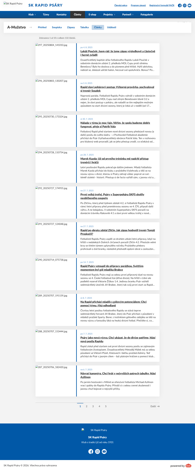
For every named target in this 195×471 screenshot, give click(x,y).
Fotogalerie (147, 14)
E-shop (92, 14)
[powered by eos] (181, 465)
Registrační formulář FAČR (161, 5)
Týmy (46, 14)
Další (153, 406)
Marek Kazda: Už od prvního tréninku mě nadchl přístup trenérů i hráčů (114, 161)
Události (111, 27)
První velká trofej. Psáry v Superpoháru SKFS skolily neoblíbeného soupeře (112, 196)
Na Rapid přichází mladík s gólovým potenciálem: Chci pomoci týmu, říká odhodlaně (113, 304)
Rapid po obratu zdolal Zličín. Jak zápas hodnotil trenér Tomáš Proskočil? (117, 232)
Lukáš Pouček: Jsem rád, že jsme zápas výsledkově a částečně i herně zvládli (117, 53)
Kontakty (62, 14)
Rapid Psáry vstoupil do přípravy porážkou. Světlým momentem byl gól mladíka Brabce (111, 268)
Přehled (42, 27)
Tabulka (84, 27)
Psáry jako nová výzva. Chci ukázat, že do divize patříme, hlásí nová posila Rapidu (117, 339)
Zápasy (71, 27)
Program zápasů (138, 5)
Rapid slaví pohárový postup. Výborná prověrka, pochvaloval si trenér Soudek (117, 89)
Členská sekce (120, 5)
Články (77, 14)
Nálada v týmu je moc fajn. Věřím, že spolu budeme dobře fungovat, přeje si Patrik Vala (115, 125)
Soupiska (57, 27)
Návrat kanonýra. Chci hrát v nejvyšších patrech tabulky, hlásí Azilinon (118, 375)
